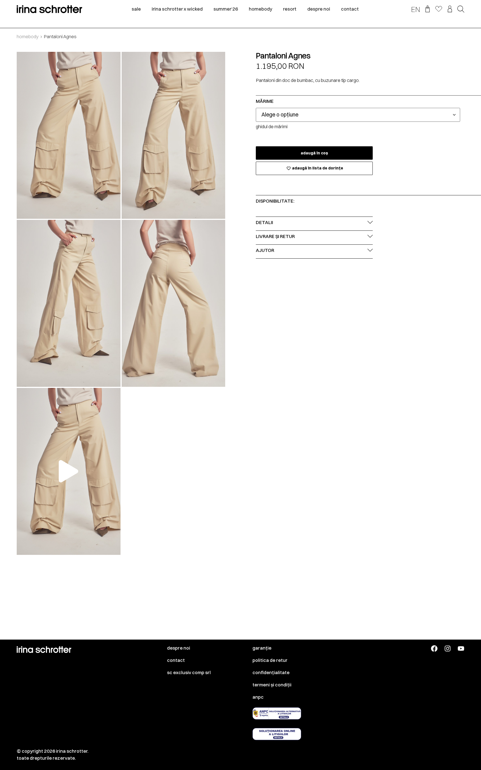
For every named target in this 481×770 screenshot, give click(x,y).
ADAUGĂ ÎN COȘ (314, 153)
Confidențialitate (270, 672)
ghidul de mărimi (272, 126)
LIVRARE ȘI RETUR (275, 236)
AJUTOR (265, 250)
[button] (460, 9)
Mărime (265, 101)
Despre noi (178, 648)
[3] (69, 303)
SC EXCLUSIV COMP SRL (189, 672)
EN (415, 9)
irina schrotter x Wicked (177, 9)
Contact (176, 660)
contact (350, 9)
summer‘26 (225, 9)
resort (289, 9)
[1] (69, 135)
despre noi (318, 9)
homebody (260, 9)
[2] (173, 135)
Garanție (261, 648)
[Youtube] (461, 648)
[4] (173, 303)
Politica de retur (270, 660)
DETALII (264, 222)
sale (136, 9)
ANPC (258, 697)
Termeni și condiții (271, 685)
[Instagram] (447, 648)
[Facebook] (434, 648)
